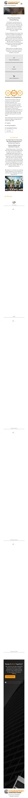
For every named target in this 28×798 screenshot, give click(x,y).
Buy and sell (14, 651)
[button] (21, 3)
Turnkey (14, 205)
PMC (14, 316)
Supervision (14, 428)
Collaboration (14, 540)
